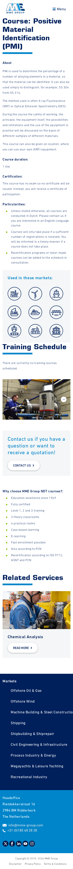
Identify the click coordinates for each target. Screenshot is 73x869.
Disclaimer (15, 863)
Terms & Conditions (55, 863)
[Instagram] (32, 845)
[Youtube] (25, 845)
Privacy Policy (33, 863)
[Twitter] (6, 845)
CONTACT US (22, 465)
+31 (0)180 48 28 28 (22, 830)
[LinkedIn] (19, 845)
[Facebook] (12, 845)
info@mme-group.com (25, 825)
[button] (63, 399)
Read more (21, 648)
